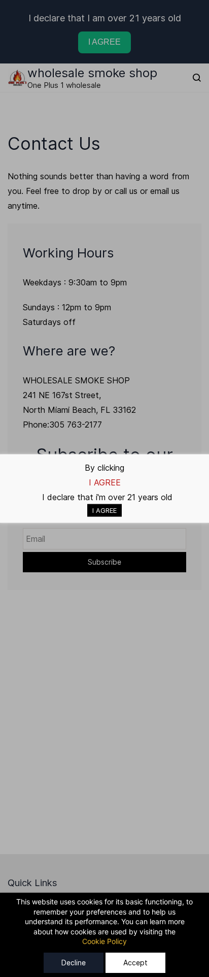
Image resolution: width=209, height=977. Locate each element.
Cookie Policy (104, 941)
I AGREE (104, 510)
